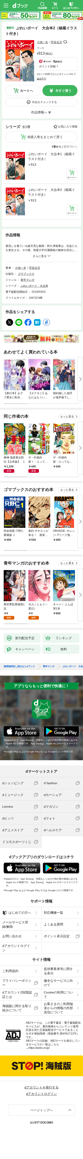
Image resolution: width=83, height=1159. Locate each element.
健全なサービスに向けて (58, 983)
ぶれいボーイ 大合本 (34, 285)
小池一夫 (42, 42)
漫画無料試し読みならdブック (19, 666)
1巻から (57, 146)
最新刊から (70, 146)
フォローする (65, 42)
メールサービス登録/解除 (15, 924)
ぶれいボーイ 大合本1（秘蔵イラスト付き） (51, 156)
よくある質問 (53, 924)
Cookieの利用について (58, 994)
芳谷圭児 (56, 42)
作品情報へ (39, 112)
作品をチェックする (44, 102)
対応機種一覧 (53, 912)
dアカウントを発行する (41, 1087)
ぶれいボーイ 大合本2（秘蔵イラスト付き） (51, 192)
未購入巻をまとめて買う (45, 137)
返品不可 (41, 78)
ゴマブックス (26, 273)
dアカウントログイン (16, 948)
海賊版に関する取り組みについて (16, 1008)
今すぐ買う (63, 90)
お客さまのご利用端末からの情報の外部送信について (58, 1008)
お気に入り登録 (67, 126)
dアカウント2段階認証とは (17, 994)
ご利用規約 (10, 971)
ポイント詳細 (47, 66)
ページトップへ (41, 1110)
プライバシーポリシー (16, 983)
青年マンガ (27, 279)
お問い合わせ (12, 936)
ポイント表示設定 (57, 936)
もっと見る (67, 416)
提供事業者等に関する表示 (58, 971)
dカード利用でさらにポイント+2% (55, 74)
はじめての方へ (20, 912)
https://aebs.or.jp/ (39, 1048)
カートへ (26, 90)
